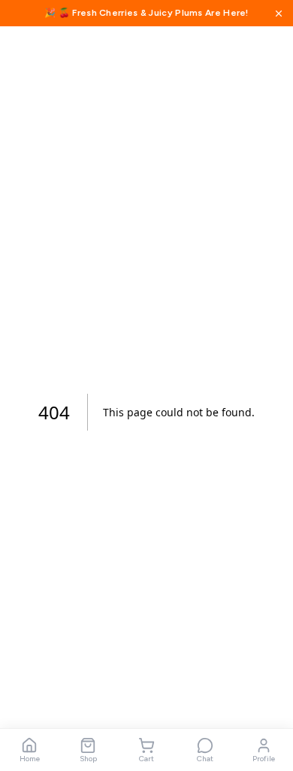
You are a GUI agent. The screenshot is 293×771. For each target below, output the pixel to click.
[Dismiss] (278, 13)
